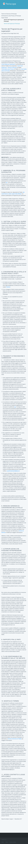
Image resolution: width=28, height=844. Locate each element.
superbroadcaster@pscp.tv (13, 471)
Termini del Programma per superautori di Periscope (14, 20)
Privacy (7, 842)
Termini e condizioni (13, 842)
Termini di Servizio (12, 67)
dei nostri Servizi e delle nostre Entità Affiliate (12, 193)
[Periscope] (9, 4)
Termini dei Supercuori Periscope (12, 23)
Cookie (2, 842)
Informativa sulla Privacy (8, 69)
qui (6, 182)
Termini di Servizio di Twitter (14, 738)
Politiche (8, 287)
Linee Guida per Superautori (8, 64)
